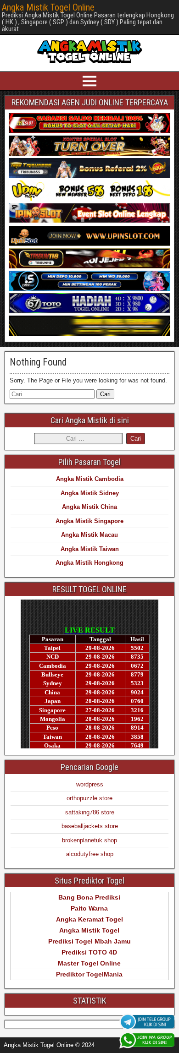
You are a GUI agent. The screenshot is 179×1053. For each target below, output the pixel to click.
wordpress (89, 784)
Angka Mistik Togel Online (48, 7)
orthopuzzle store (89, 798)
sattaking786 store (89, 812)
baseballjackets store (90, 826)
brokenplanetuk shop (89, 840)
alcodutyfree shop (89, 854)
